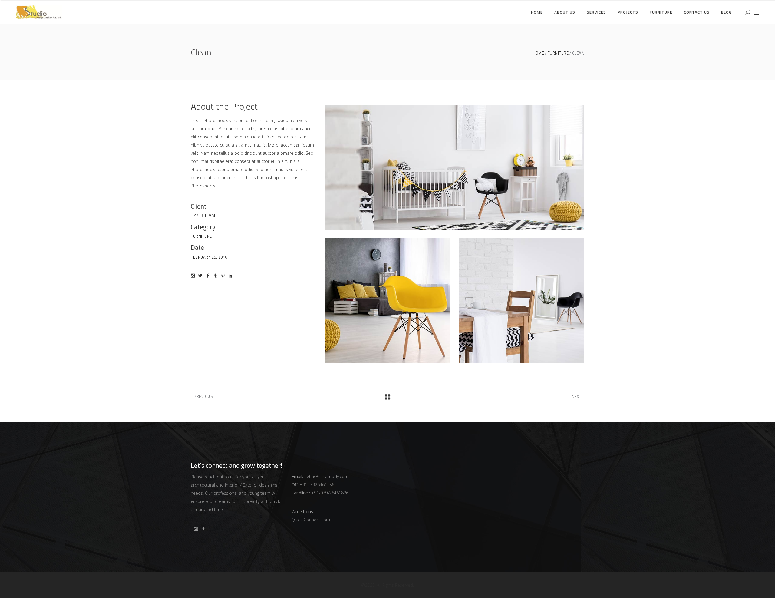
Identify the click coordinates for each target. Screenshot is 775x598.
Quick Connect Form (311, 520)
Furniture (558, 53)
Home (538, 53)
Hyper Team (203, 216)
